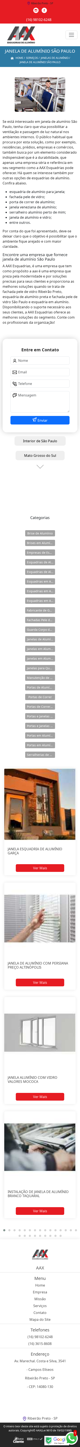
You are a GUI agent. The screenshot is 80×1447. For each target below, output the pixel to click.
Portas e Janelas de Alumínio (41, 716)
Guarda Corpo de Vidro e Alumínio (41, 630)
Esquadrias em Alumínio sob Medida (41, 601)
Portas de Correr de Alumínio (41, 707)
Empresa (40, 1292)
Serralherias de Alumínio (41, 755)
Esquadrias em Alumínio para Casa (41, 591)
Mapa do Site (40, 1319)
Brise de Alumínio (40, 533)
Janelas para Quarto (41, 668)
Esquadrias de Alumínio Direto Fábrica (41, 572)
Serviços (40, 1305)
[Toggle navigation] (71, 35)
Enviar (42, 420)
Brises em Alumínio (41, 543)
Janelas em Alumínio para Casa (41, 658)
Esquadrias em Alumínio (41, 581)
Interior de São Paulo (40, 441)
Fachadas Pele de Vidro (41, 620)
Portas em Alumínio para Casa (41, 745)
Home (40, 1285)
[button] (4, 1230)
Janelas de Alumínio (41, 639)
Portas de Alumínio (40, 687)
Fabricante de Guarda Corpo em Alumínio (41, 610)
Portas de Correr (40, 697)
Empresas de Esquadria (41, 553)
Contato (40, 1312)
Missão (40, 1299)
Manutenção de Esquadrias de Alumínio (41, 678)
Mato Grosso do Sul (40, 455)
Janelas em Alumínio (41, 649)
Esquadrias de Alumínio (41, 562)
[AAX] (21, 35)
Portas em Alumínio (41, 735)
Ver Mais (40, 868)
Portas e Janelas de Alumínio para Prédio (41, 726)
